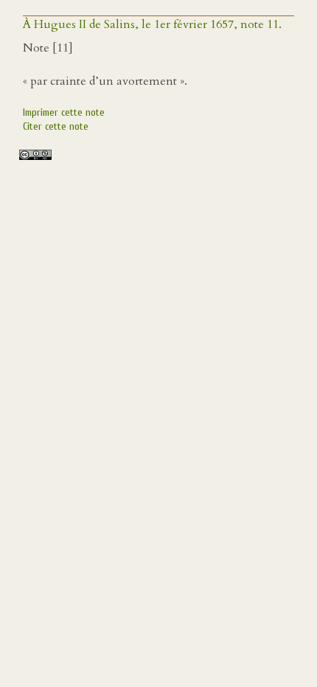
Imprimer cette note (64, 112)
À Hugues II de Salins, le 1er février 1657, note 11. (152, 24)
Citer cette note (55, 126)
